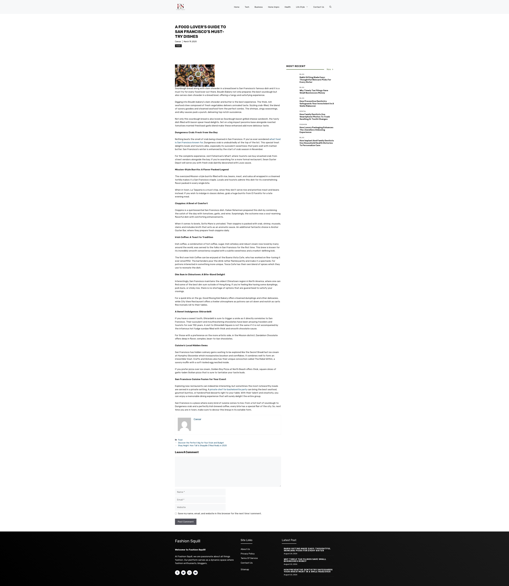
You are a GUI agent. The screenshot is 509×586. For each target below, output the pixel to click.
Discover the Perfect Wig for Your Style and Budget (201, 443)
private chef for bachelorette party (228, 389)
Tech (247, 7)
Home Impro (273, 7)
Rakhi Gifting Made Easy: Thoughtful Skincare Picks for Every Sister (315, 79)
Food (178, 46)
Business (258, 7)
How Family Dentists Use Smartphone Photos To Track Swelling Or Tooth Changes (315, 116)
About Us (245, 549)
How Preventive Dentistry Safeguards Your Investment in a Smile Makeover (317, 103)
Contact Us (318, 7)
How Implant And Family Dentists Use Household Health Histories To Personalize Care (317, 143)
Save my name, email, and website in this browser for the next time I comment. (220, 513)
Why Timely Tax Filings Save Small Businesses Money (314, 91)
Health (288, 7)
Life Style (300, 7)
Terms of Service (249, 558)
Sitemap (245, 569)
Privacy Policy (248, 553)
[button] (330, 7)
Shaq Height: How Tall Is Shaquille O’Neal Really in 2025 (202, 445)
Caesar (178, 41)
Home (236, 7)
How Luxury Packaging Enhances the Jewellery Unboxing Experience (316, 129)
